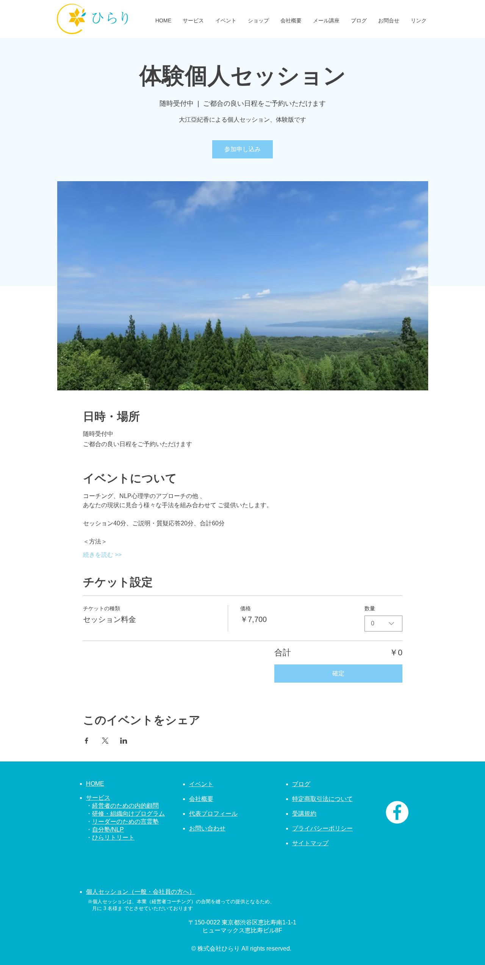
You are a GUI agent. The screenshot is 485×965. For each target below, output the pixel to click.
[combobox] (383, 623)
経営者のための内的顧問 (125, 805)
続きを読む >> (102, 554)
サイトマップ (310, 843)
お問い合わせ (207, 828)
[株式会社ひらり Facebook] (397, 812)
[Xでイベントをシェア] (105, 741)
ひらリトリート (113, 837)
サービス (98, 797)
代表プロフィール (213, 813)
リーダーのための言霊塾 (125, 821)
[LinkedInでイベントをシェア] (123, 741)
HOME (95, 783)
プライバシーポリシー (322, 828)
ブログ (301, 784)
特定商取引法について (322, 799)
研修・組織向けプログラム (128, 813)
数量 (370, 608)
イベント (201, 784)
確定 (338, 673)
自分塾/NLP (108, 829)
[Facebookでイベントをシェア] (86, 741)
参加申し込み (242, 149)
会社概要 (201, 799)
